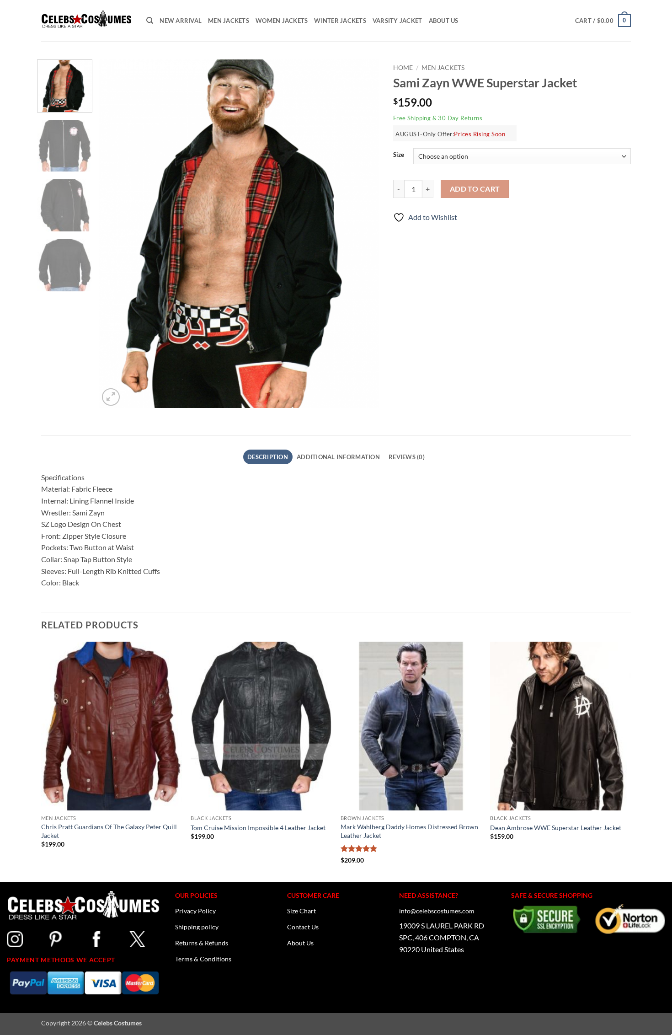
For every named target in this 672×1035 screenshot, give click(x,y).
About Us (444, 20)
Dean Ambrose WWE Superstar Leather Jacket (555, 827)
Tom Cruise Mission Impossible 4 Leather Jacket (258, 827)
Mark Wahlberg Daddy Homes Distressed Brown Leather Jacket (409, 831)
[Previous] (116, 233)
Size (398, 155)
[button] (603, 20)
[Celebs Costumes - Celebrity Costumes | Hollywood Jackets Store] (87, 20)
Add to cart (475, 189)
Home (403, 67)
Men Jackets (228, 20)
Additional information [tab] (338, 457)
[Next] (362, 233)
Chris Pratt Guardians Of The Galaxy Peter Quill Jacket (109, 831)
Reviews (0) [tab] (407, 457)
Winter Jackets (340, 20)
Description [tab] (267, 457)
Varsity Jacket (397, 20)
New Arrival (181, 20)
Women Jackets (282, 20)
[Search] (149, 20)
